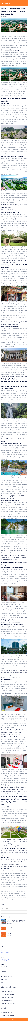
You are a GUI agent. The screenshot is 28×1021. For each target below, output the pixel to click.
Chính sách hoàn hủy (7, 997)
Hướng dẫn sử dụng (6, 1012)
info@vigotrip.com (7, 960)
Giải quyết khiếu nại (6, 1000)
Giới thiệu (9, 927)
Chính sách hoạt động (7, 991)
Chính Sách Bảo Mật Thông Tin (9, 1003)
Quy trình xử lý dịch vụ (7, 994)
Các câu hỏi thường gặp (7, 1015)
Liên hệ (9, 933)
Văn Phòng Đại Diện (6, 976)
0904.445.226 (5, 953)
